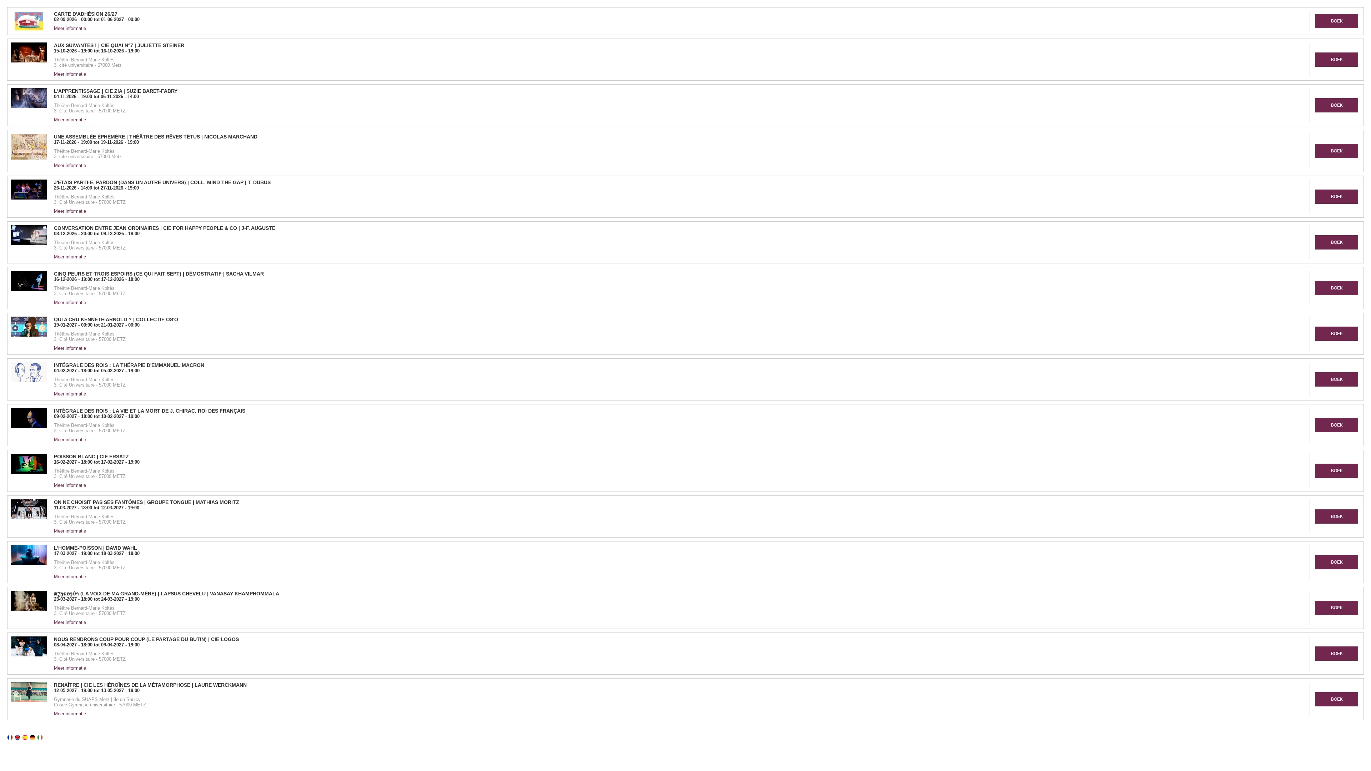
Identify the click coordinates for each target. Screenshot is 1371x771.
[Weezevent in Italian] (40, 737)
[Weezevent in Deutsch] (32, 737)
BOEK (1337, 21)
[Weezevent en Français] (10, 737)
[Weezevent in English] (17, 737)
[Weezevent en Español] (25, 737)
